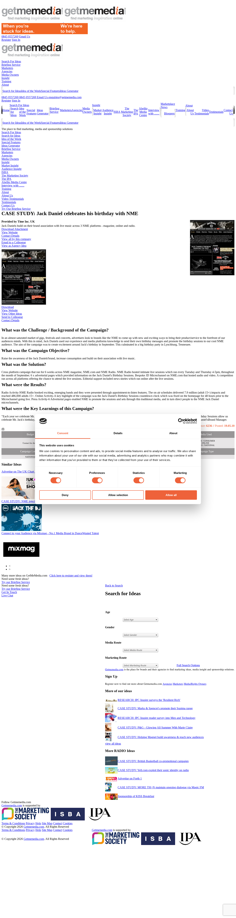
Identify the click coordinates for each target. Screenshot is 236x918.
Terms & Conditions (13, 823)
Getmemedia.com (114, 669)
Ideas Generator (69, 91)
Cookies (67, 823)
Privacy (30, 823)
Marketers (7, 68)
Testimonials (216, 111)
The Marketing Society (127, 112)
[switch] (97, 480)
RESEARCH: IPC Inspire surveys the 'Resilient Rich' (149, 700)
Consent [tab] (62, 433)
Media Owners (10, 74)
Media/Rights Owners (195, 683)
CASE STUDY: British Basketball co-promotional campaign (153, 761)
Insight (5, 78)
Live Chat (7, 595)
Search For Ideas (11, 61)
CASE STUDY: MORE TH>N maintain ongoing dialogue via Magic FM (161, 787)
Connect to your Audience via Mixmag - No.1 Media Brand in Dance (50, 533)
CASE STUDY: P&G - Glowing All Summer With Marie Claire (155, 727)
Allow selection (118, 495)
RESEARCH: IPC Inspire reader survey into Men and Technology (156, 717)
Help (38, 823)
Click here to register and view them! (70, 575)
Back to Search (114, 585)
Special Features (50, 91)
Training (6, 81)
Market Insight (97, 112)
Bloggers (169, 113)
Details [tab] (118, 433)
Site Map (47, 823)
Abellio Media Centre (143, 112)
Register (6, 100)
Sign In (16, 100)
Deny (65, 495)
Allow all (171, 495)
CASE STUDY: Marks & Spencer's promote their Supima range (155, 708)
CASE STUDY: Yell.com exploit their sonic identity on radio (153, 770)
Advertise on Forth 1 (130, 778)
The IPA (135, 112)
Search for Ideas (11, 91)
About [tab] (173, 433)
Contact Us (8, 205)
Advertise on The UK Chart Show (29, 471)
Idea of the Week (31, 91)
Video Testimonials (201, 112)
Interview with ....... (153, 112)
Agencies (6, 71)
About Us (7, 195)
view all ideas (113, 743)
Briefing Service (10, 64)
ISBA (117, 111)
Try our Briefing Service (15, 582)
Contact (57, 823)
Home (6, 110)
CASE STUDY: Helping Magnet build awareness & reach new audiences (161, 737)
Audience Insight (107, 112)
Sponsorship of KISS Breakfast (136, 796)
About (5, 84)
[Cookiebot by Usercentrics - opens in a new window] (181, 421)
